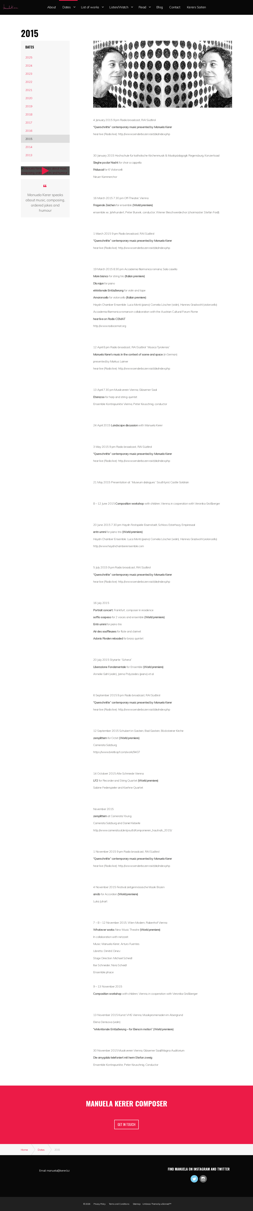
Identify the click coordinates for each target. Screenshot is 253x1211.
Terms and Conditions (119, 1204)
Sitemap (136, 1204)
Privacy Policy (99, 1204)
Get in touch (126, 1124)
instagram (203, 1179)
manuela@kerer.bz (58, 1170)
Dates (29, 47)
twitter (194, 1179)
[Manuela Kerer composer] (10, 6)
